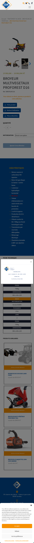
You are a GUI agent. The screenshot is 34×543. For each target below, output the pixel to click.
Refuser (17, 531)
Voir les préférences (17, 536)
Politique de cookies (9, 540)
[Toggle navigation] (29, 7)
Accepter (17, 526)
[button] (31, 505)
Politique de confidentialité (21, 540)
